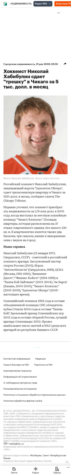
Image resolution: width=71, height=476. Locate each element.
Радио (35, 472)
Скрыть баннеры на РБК (16, 364)
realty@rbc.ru (16, 443)
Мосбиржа (36, 455)
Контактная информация (16, 358)
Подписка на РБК (43, 364)
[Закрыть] (67, 462)
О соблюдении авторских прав (20, 382)
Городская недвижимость (19, 64)
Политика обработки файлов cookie (22, 400)
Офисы (57, 472)
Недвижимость (21, 4)
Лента (14, 472)
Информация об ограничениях (20, 376)
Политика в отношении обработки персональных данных (34, 394)
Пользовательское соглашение (20, 388)
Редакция (40, 358)
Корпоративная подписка (17, 370)
